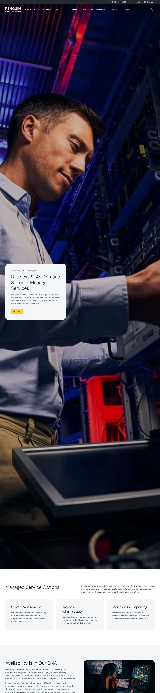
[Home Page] (13, 9)
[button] (150, 2)
